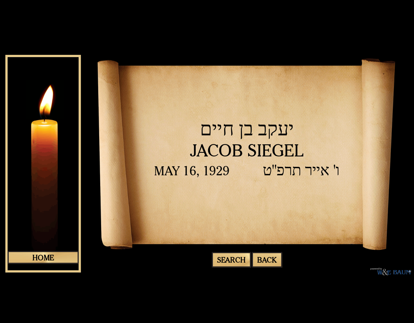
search (231, 259)
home (43, 257)
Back (267, 259)
